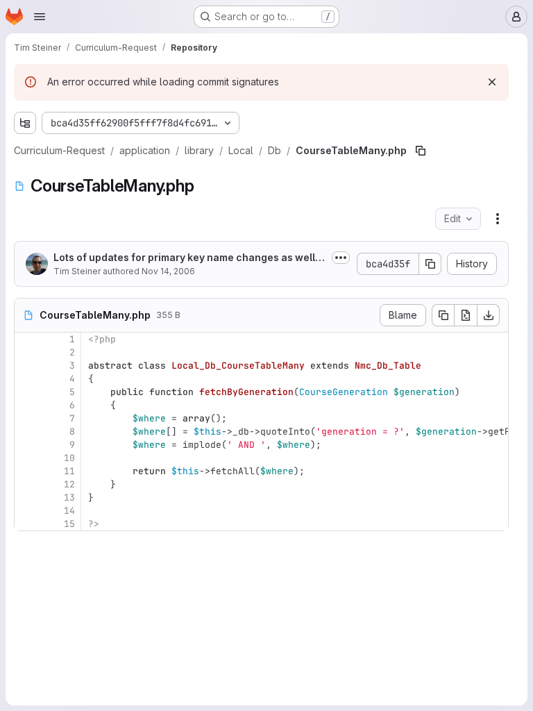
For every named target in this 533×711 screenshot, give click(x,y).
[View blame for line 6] (26, 405)
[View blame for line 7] (26, 418)
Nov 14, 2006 (168, 271)
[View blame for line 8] (26, 431)
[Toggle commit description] (341, 257)
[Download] (488, 315)
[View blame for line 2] (26, 352)
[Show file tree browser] (25, 123)
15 (69, 524)
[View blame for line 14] (26, 510)
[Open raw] (466, 315)
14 (69, 511)
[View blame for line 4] (26, 378)
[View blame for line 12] (26, 484)
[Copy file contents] (443, 315)
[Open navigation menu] (39, 17)
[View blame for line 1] (26, 339)
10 (69, 458)
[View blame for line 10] (26, 458)
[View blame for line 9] (26, 444)
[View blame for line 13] (26, 497)
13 (69, 497)
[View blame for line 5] (26, 392)
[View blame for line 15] (26, 523)
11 (69, 471)
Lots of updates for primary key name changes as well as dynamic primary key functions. (188, 258)
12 (69, 484)
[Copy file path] (420, 151)
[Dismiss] (492, 82)
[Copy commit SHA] (430, 264)
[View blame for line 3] (26, 365)
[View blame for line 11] (26, 471)
